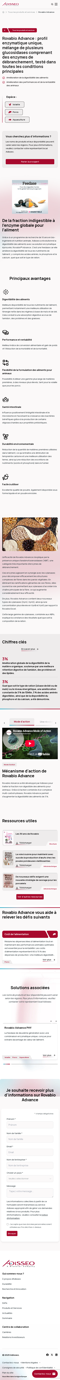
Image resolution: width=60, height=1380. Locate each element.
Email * (10, 1146)
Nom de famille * (14, 1133)
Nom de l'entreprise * (17, 1159)
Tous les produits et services (21, 12)
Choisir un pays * (15, 1172)
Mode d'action (22, 721)
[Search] (52, 4)
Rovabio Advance (46, 12)
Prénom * (11, 1119)
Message (11, 1185)
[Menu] (56, 4)
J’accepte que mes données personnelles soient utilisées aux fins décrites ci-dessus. (31, 1225)
